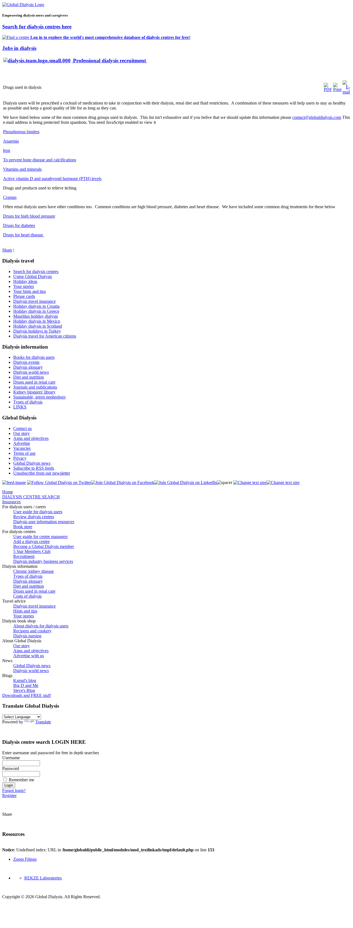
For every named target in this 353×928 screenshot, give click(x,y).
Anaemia (11, 141)
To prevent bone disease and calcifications (39, 159)
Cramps (10, 197)
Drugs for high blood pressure (29, 216)
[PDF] (328, 89)
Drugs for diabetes (19, 225)
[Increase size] (249, 482)
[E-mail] (346, 92)
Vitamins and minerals (22, 169)
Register (9, 795)
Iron (6, 150)
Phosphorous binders (21, 131)
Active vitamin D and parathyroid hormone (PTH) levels (52, 178)
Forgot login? (14, 790)
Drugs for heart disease (23, 234)
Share (7, 250)
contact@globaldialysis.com (316, 117)
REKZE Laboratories (43, 878)
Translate (43, 722)
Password (10, 768)
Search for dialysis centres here (36, 27)
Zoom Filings (25, 859)
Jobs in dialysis (19, 48)
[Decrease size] (282, 482)
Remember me (21, 779)
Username (11, 757)
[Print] (337, 89)
